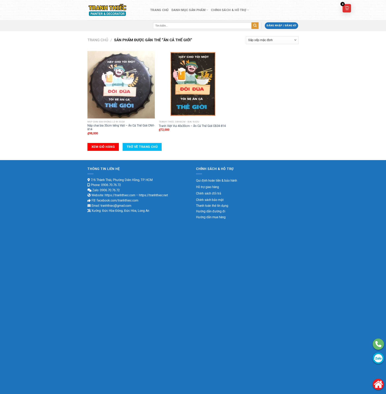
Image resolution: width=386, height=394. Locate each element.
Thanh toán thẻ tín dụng (212, 206)
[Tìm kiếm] (255, 25)
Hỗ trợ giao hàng (207, 187)
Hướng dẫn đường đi (210, 211)
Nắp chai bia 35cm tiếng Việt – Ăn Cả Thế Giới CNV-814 (121, 127)
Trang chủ (97, 40)
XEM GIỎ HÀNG (103, 147)
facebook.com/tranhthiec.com (117, 200)
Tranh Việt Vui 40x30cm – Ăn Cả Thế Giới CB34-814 (192, 126)
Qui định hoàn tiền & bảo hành (216, 180)
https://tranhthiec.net (153, 195)
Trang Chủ (159, 10)
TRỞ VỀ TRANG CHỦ (142, 147)
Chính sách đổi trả (208, 193)
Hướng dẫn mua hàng (211, 217)
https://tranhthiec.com (120, 195)
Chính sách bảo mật (210, 200)
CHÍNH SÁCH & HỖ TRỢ (228, 10)
